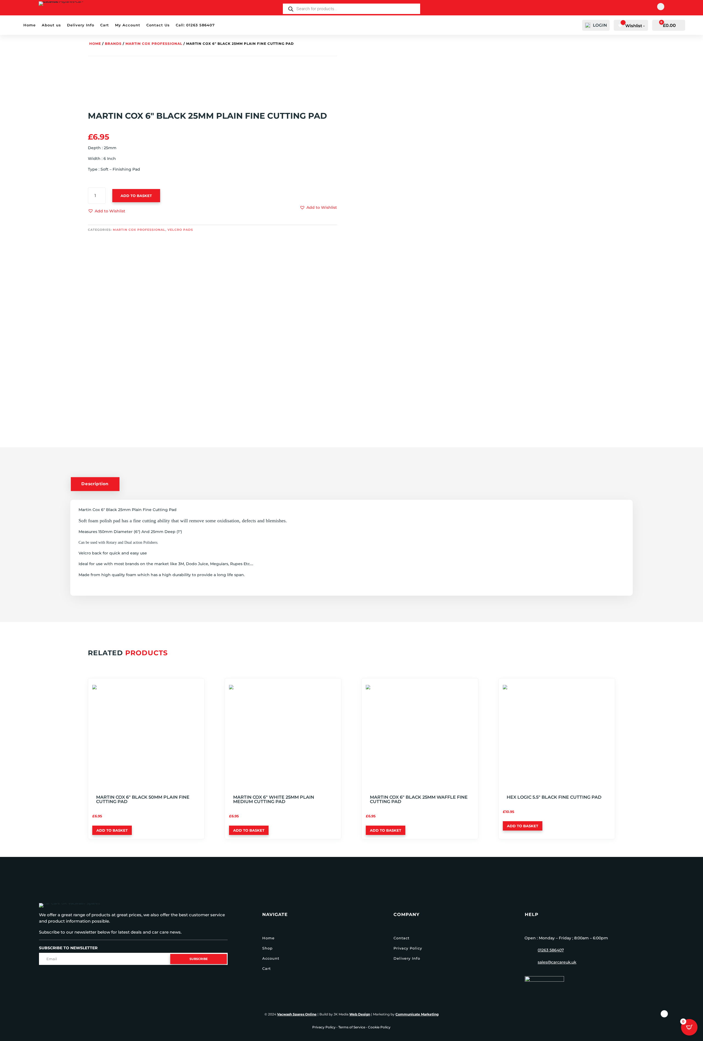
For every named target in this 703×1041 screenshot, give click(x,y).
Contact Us (158, 25)
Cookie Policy (379, 1027)
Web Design (359, 1014)
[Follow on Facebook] (660, 6)
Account (270, 958)
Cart (104, 25)
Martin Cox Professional (153, 43)
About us (51, 25)
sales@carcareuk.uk (557, 962)
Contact (401, 938)
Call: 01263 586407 (195, 25)
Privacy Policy (408, 948)
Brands (113, 43)
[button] (106, 211)
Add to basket (136, 195)
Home (29, 25)
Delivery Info (80, 25)
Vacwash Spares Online (297, 1014)
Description (95, 484)
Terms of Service (351, 1027)
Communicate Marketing (417, 1014)
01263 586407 (551, 950)
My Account (127, 25)
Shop (267, 948)
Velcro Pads (180, 230)
